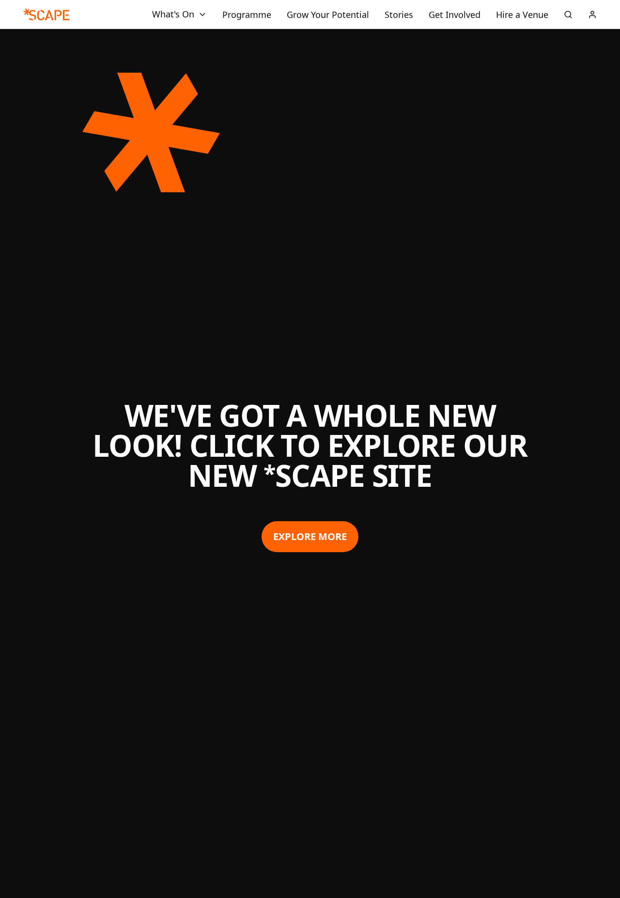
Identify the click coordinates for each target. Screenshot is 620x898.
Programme (246, 14)
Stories (399, 14)
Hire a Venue (522, 14)
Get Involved (454, 14)
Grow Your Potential (328, 14)
